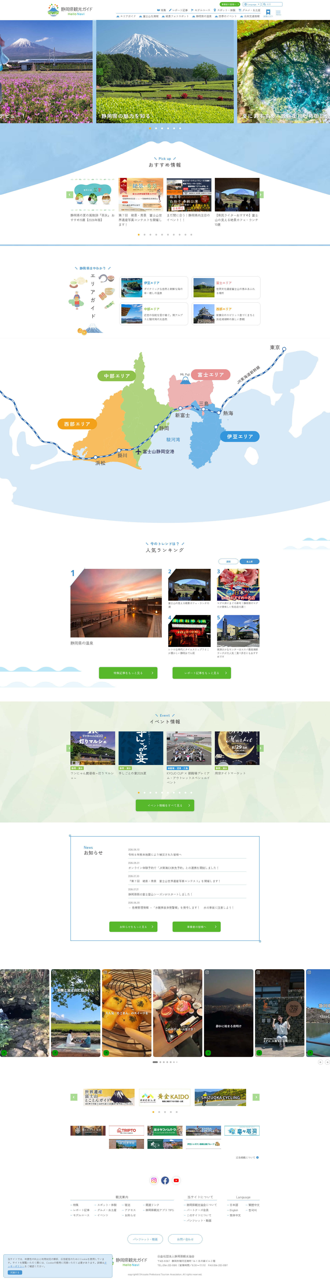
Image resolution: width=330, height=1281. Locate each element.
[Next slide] (230, 71)
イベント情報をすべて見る (165, 805)
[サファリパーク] (165, 1131)
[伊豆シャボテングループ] (203, 1144)
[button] (150, 128)
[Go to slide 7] (176, 1062)
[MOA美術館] (126, 1144)
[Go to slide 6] (174, 1062)
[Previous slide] (99, 71)
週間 (228, 561)
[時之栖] (165, 1144)
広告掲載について (245, 1157)
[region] (165, 1016)
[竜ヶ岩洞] (242, 1131)
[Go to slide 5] (171, 1062)
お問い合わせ (185, 1239)
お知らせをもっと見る (133, 927)
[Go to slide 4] (167, 1062)
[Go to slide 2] (160, 1062)
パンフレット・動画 (145, 1239)
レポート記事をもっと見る (201, 673)
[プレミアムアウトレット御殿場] (203, 1131)
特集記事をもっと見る (128, 673)
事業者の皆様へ (196, 927)
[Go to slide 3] (164, 1062)
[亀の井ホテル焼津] (88, 1131)
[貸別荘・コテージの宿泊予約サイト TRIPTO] (126, 1131)
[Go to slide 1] (155, 1062)
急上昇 (249, 561)
